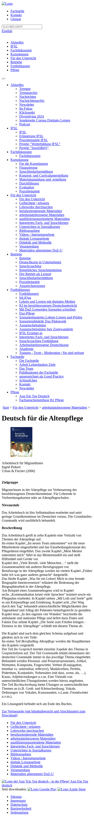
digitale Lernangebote (34, 238)
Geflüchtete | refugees (34, 203)
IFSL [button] (14, 128)
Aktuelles (17, 42)
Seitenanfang (19, 812)
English (7, 31)
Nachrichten (27, 97)
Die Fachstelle (29, 360)
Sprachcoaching (30, 266)
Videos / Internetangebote (36, 234)
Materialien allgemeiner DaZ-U (41, 250)
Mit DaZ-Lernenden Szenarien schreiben (47, 309)
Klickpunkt (27, 112)
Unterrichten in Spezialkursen (39, 227)
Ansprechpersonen (32, 286)
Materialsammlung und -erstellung (42, 179)
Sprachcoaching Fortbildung (38, 341)
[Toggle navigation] (3, 78)
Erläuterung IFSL (31, 136)
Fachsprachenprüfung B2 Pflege (41, 400)
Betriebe (16, 62)
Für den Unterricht (23, 58)
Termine (25, 89)
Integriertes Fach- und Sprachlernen (43, 223)
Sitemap (16, 797)
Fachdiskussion (21, 50)
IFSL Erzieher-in (30, 333)
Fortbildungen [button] (20, 290)
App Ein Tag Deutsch (34, 396)
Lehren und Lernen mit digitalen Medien (47, 301)
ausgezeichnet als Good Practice (41, 376)
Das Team (26, 368)
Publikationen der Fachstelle (38, 372)
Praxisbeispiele (29, 191)
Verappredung (29, 246)
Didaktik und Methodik (35, 242)
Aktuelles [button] (17, 85)
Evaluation (26, 187)
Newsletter (26, 104)
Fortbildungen (20, 66)
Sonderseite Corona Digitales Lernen (44, 120)
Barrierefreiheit (20, 808)
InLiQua (25, 297)
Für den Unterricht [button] (23, 195)
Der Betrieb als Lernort (35, 274)
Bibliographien (29, 230)
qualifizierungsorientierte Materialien (44, 219)
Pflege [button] (14, 392)
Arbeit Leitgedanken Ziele (37, 364)
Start (6, 407)
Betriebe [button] (16, 254)
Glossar (15, 19)
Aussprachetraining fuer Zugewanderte (46, 329)
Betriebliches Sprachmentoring (40, 270)
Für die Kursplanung (33, 163)
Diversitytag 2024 (31, 116)
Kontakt (16, 15)
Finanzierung (28, 167)
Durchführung (29, 183)
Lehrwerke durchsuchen (36, 207)
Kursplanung (19, 54)
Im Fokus (25, 108)
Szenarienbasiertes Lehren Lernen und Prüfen (50, 317)
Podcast (24, 124)
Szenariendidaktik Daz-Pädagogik (42, 321)
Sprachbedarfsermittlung (36, 171)
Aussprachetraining (32, 325)
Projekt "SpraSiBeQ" (34, 148)
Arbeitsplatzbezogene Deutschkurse (44, 345)
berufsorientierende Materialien (40, 211)
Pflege (14, 70)
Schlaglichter (28, 380)
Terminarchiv (28, 93)
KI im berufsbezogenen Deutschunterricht (48, 305)
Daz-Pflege (27, 313)
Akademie (26, 349)
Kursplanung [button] (19, 160)
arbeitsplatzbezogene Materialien (41, 215)
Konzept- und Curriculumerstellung (43, 175)
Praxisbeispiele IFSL (33, 140)
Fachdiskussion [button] (21, 152)
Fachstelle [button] (17, 357)
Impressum (18, 800)
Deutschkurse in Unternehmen (40, 262)
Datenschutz (19, 804)
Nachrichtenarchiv (32, 100)
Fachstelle (17, 11)
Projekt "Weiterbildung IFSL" (40, 144)
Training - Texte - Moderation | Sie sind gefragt (51, 353)
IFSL (14, 46)
